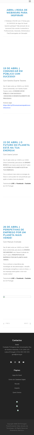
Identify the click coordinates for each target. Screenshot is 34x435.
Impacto (17, 388)
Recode (17, 384)
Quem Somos (17, 392)
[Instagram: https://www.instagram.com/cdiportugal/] (15, 362)
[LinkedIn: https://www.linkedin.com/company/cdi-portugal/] (19, 362)
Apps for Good (17, 375)
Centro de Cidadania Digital (17, 380)
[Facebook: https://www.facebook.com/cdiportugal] (11, 362)
